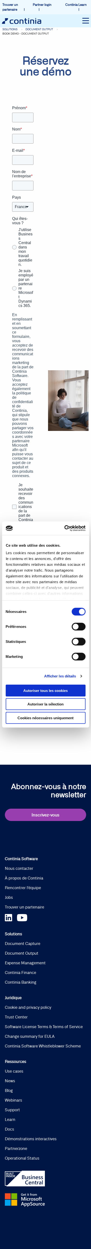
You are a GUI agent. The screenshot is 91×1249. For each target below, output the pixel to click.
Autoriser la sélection (45, 704)
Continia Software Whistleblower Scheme (43, 1046)
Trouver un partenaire (24, 907)
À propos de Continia (24, 878)
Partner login (42, 5)
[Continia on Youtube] (22, 916)
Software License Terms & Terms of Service (44, 1026)
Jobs (9, 897)
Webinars (13, 1100)
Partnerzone (16, 1148)
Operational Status (22, 1158)
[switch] (78, 626)
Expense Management (25, 962)
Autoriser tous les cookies (45, 690)
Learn (10, 1119)
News (10, 1080)
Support (12, 1109)
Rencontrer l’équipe (23, 887)
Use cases (14, 1071)
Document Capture (22, 943)
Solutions (9, 29)
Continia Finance (20, 972)
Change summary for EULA (30, 1036)
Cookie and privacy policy (28, 1007)
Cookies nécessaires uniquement (45, 718)
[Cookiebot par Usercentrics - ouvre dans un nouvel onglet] (64, 528)
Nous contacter (19, 868)
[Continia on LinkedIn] (11, 916)
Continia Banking (20, 982)
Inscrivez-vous (45, 814)
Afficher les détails (60, 676)
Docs (9, 1129)
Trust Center (16, 1017)
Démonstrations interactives (31, 1138)
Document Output (39, 29)
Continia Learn (76, 5)
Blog (9, 1090)
